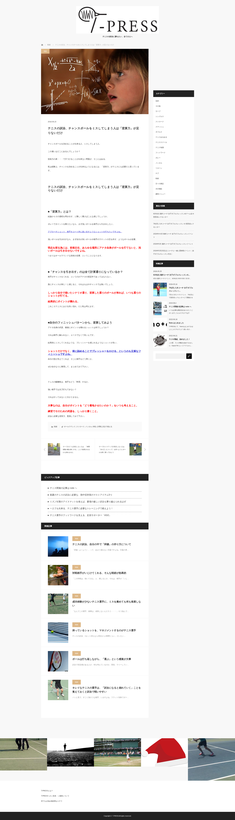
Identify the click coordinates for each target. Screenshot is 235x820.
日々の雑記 (160, 184)
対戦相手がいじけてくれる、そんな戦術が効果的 (99, 573)
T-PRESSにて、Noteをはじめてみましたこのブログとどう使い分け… (181, 328)
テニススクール (161, 142)
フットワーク (160, 153)
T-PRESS (115, 816)
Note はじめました (176, 323)
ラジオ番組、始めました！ (179, 339)
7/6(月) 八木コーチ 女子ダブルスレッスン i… (181, 289)
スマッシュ (160, 127)
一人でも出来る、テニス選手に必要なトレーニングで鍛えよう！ (81, 508)
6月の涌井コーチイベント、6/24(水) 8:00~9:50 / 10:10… (172, 278)
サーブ (158, 111)
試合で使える (107, 427)
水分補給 (159, 189)
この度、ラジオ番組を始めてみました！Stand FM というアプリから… (181, 344)
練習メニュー (160, 194)
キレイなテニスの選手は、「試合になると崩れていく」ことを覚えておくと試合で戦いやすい (106, 689)
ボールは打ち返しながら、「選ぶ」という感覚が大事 (101, 659)
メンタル (88, 427)
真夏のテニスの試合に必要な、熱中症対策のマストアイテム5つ (81, 495)
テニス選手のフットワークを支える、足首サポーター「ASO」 (80, 515)
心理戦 (99, 427)
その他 (158, 106)
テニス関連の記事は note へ (63, 488)
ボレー (158, 158)
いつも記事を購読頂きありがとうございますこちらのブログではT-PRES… (181, 313)
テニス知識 (160, 147)
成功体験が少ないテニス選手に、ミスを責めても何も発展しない (106, 603)
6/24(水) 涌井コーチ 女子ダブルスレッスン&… (171, 275)
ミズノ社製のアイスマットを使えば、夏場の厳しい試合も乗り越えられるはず (88, 501)
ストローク (80, 427)
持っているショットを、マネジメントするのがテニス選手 (104, 630)
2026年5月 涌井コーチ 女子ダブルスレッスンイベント (173, 244)
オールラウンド (69, 427)
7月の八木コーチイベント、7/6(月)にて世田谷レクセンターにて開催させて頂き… (181, 297)
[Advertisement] (176, 68)
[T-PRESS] (117, 33)
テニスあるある (161, 137)
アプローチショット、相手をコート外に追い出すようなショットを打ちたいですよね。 (85, 232)
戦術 (49, 45)
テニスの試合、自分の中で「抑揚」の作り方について (101, 544)
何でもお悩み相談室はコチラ (51, 801)
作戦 (94, 427)
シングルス (160, 116)
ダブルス (159, 132)
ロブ (157, 173)
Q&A (157, 101)
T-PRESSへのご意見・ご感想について (55, 796)
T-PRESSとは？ (47, 791)
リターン (159, 168)
